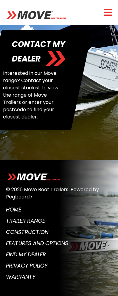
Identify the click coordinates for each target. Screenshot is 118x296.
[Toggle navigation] (107, 12)
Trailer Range (25, 220)
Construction (27, 232)
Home (13, 209)
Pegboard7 (19, 196)
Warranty (20, 277)
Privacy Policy (26, 265)
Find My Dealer (26, 254)
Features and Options (37, 243)
